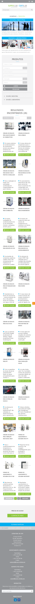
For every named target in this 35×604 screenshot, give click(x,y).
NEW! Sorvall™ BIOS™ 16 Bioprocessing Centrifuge (17, 528)
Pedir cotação (10, 154)
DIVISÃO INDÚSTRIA (12, 96)
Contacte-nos (17, 515)
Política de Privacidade (17, 543)
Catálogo (33, 303)
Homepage (13, 16)
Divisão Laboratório (17, 538)
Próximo (25, 498)
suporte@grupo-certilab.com (17, 578)
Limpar (15, 86)
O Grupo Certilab (17, 536)
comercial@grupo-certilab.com (17, 562)
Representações (17, 542)
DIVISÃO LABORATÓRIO (13, 99)
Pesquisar (15, 89)
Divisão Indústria (17, 540)
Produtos (21, 16)
